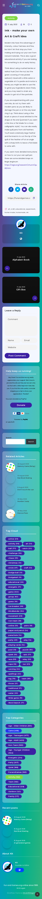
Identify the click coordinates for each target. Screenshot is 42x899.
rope (12, 664)
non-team (14, 621)
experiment (30, 209)
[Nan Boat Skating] (10, 479)
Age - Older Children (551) (20, 726)
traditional (15, 688)
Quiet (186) (13, 767)
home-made (10, 212)
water (13, 693)
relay (27, 659)
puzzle (28, 650)
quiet (12, 654)
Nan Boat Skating (25, 478)
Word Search (16, 703)
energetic (14, 587)
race (12, 659)
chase (13, 558)
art (9, 209)
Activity (11, 18)
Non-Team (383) (15, 745)
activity (13, 544)
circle (13, 568)
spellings (14, 674)
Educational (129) (16, 787)
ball (12, 548)
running (14, 669)
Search (9, 438)
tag (11, 679)
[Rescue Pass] (10, 514)
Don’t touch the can (26, 490)
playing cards (16, 645)
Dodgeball (14, 577)
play (27, 640)
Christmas (14, 563)
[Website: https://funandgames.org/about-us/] (21, 238)
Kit (21, 233)
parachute (14, 635)
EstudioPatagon (29, 893)
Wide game (15, 698)
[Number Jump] (10, 502)
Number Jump (23, 501)
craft (13, 209)
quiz (27, 654)
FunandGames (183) (17, 772)
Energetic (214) (15, 758)
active (13, 539)
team (26, 679)
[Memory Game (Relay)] (10, 467)
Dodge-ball (15, 573)
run (26, 664)
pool (12, 650)
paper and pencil (18, 630)
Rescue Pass (23, 513)
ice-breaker (15, 606)
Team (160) (13, 782)
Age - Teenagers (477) (18, 735)
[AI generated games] (7, 844)
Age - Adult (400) (16, 740)
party (12, 640)
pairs (28, 626)
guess (13, 601)
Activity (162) (14, 777)
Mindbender (16, 611)
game (13, 592)
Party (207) (13, 762)
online (13, 626)
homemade (20, 212)
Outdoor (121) (14, 791)
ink (27, 212)
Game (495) (13, 731)
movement (15, 616)
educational (20, 209)
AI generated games (22, 843)
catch (27, 548)
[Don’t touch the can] (10, 490)
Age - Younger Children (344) (19, 751)
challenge (15, 553)
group (13, 597)
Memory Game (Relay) (26, 466)
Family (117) (13, 796)
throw (13, 683)
